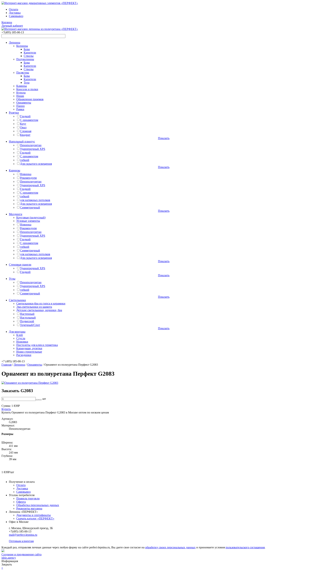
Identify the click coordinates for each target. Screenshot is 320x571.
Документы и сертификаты (33, 515)
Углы (12, 278)
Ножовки (22, 341)
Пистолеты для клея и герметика (37, 345)
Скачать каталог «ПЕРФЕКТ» (35, 518)
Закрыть (6, 564)
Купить (6, 409)
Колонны (22, 45)
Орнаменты (23, 102)
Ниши (20, 95)
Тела (26, 82)
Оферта (21, 501)
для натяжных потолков (35, 200)
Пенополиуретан (30, 145)
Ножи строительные (29, 351)
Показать (163, 138)
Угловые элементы (28, 220)
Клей (19, 335)
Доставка (15, 12)
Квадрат (25, 134)
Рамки (20, 109)
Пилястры (22, 72)
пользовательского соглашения (245, 547)
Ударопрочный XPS (32, 148)
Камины (21, 85)
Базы (27, 49)
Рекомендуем (28, 177)
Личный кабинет (12, 25)
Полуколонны (25, 59)
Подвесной (27, 321)
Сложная (25, 131)
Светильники (17, 300)
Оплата (13, 9)
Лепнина (14, 42)
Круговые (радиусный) (31, 217)
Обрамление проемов (30, 99)
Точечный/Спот (30, 325)
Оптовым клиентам (21, 541)
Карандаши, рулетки (29, 348)
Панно (20, 105)
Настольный (28, 317)
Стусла (20, 338)
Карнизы (14, 170)
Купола (21, 92)
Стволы (29, 55)
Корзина (6, 22)
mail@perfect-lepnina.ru (23, 534)
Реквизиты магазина (29, 508)
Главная (6, 364)
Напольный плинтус (22, 141)
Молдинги (15, 214)
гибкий (24, 160)
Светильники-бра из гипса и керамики (40, 303)
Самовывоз (16, 16)
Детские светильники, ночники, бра (39, 310)
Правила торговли (28, 498)
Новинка (25, 174)
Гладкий (25, 116)
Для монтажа (17, 331)
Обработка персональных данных (37, 505)
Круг (23, 123)
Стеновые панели (20, 264)
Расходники (23, 355)
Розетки (14, 112)
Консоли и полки (27, 89)
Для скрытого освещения (36, 163)
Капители (30, 52)
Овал (23, 127)
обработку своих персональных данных (170, 547)
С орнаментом (29, 120)
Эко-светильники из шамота (34, 306)
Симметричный (30, 207)
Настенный (27, 313)
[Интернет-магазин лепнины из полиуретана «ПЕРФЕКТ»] (39, 3)
